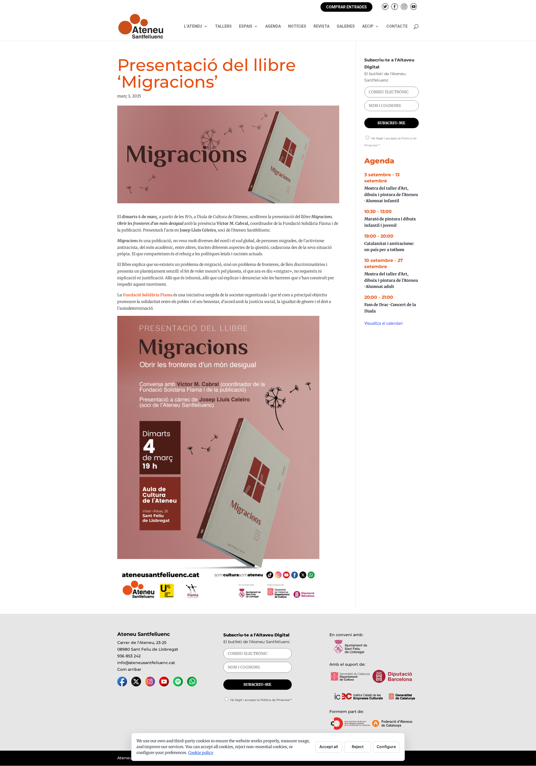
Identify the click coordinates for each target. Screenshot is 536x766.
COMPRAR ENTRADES (346, 7)
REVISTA (321, 26)
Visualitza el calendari (383, 323)
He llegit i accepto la (261, 700)
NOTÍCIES (297, 26)
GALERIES (346, 26)
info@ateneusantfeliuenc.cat (146, 662)
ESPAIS (245, 26)
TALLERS (223, 26)
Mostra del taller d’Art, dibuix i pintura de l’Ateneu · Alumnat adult (391, 280)
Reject (357, 746)
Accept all (328, 746)
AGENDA (273, 26)
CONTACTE (397, 26)
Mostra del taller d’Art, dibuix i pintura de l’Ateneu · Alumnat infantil (391, 194)
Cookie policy (200, 752)
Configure (386, 746)
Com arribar (129, 669)
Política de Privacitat (275, 700)
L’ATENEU (193, 26)
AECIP (368, 26)
